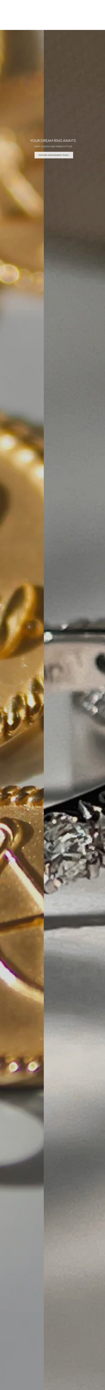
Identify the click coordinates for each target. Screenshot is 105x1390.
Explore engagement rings (60, 155)
